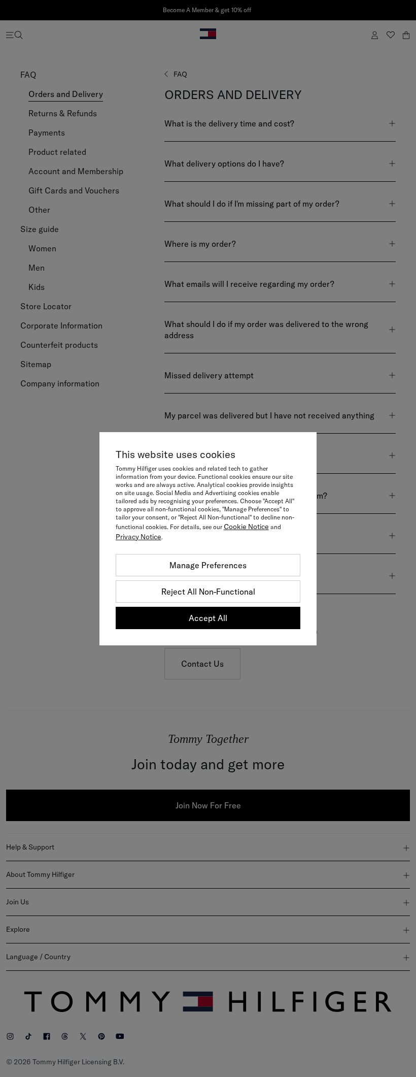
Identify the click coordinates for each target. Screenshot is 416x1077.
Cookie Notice (246, 526)
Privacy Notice (138, 536)
